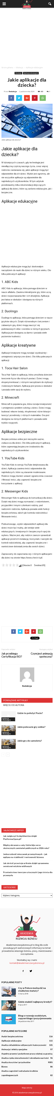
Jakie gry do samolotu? (29, 740)
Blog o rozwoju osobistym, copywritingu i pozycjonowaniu (34, 1017)
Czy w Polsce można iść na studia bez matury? (32, 989)
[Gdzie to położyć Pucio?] (8, 716)
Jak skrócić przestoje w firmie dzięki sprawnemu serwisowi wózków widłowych (26, 864)
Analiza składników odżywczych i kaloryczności (23, 1045)
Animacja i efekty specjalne (14, 1049)
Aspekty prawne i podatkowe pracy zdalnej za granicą (26, 1053)
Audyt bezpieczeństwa (12, 1036)
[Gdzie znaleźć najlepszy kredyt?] (8, 1005)
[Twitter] (31, 971)
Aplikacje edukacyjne (31, 73)
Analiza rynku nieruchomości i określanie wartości (25, 1058)
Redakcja (13, 91)
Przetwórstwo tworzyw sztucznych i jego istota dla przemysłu (27, 873)
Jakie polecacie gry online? (31, 726)
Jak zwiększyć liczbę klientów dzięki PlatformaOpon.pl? (20, 837)
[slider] (10, 565)
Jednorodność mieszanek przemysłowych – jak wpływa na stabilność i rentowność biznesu (25, 855)
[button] (50, 4)
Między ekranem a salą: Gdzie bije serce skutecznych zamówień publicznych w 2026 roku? (26, 846)
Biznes (4, 1066)
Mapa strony (27, 1088)
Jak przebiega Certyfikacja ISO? (11, 655)
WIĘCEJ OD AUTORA (13, 705)
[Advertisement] (27, 36)
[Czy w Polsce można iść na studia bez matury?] (8, 992)
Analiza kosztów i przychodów (15, 1062)
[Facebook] (23, 971)
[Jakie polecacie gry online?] (8, 730)
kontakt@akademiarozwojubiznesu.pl (27, 963)
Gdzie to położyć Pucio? (30, 713)
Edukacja (18, 73)
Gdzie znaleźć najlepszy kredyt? (35, 1001)
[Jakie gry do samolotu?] (8, 744)
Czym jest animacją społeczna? (42, 655)
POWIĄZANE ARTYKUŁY (15, 700)
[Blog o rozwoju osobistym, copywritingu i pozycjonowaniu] (8, 1019)
